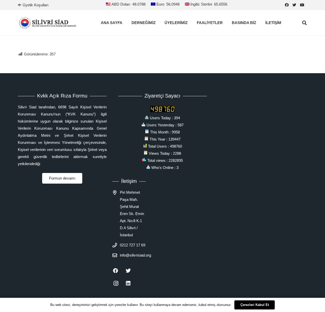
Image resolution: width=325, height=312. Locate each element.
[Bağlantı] (47, 22)
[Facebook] (288, 5)
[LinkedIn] (131, 283)
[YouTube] (303, 5)
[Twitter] (296, 5)
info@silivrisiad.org (135, 255)
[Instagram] (118, 283)
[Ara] (304, 22)
